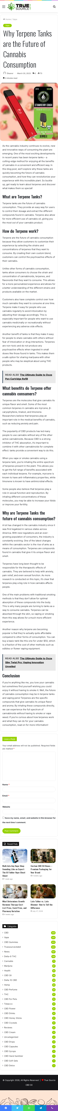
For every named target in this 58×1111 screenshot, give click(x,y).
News (7, 951)
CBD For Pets (10, 999)
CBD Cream (9, 1032)
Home (8, 19)
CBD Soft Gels (11, 1061)
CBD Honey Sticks (13, 1018)
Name (6, 784)
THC (6, 994)
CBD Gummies (11, 942)
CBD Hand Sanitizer (13, 1056)
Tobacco (8, 1004)
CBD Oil (7, 975)
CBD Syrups (10, 1051)
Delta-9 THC (10, 956)
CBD (6, 932)
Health (7, 970)
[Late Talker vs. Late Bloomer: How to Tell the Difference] (43, 891)
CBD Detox (9, 1065)
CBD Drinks (9, 1013)
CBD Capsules (11, 1046)
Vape (15, 19)
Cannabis (8, 961)
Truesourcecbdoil (12, 947)
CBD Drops (9, 1042)
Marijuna (8, 966)
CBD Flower (9, 1008)
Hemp (7, 985)
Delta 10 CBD (10, 980)
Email (5, 795)
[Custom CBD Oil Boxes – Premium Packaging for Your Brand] (43, 856)
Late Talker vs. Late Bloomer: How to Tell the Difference (41, 904)
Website (6, 807)
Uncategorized (11, 1037)
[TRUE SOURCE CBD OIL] (19, 6)
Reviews (8, 1027)
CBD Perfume (10, 989)
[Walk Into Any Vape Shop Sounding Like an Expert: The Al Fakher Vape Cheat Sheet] (14, 856)
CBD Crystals (10, 1023)
